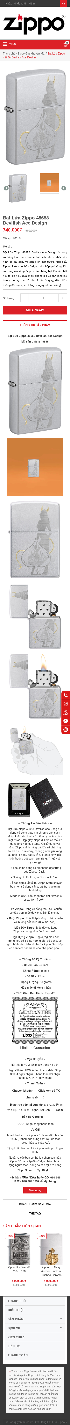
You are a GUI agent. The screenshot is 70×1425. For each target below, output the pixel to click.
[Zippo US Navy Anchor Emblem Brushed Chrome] (51, 1251)
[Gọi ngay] (65, 695)
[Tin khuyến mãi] (65, 704)
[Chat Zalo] (65, 729)
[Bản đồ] (65, 712)
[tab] (35, 325)
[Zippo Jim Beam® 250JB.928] (19, 1251)
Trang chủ (9, 53)
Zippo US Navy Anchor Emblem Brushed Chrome (51, 1271)
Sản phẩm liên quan (22, 1225)
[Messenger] (65, 721)
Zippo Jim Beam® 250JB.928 (19, 1269)
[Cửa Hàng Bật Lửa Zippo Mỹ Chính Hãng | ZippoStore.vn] (35, 24)
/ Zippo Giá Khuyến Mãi (30, 53)
